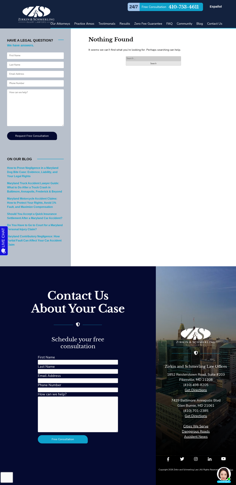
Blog (199, 24)
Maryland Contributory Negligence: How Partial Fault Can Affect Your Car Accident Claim (34, 241)
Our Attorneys (60, 24)
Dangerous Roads (196, 431)
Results (125, 24)
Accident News (196, 436)
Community (184, 24)
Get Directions (196, 390)
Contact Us (214, 24)
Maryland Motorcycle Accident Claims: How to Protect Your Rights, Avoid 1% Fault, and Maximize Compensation (32, 203)
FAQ (169, 24)
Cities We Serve (195, 426)
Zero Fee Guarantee (148, 24)
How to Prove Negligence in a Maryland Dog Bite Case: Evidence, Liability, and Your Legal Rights (32, 172)
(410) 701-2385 (195, 410)
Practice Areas (84, 24)
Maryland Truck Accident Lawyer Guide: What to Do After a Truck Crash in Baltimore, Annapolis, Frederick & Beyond (34, 187)
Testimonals (106, 24)
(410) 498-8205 (195, 385)
